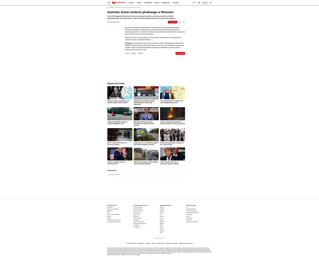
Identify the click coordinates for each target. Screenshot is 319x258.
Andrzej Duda (136, 214)
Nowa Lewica (189, 218)
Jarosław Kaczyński (137, 207)
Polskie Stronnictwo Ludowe (192, 212)
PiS (187, 207)
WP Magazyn (110, 207)
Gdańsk (161, 220)
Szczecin (162, 216)
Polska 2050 (189, 220)
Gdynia (161, 225)
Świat (139, 2)
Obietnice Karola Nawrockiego (114, 220)
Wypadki (109, 216)
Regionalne (165, 2)
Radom (161, 227)
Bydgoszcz (162, 221)
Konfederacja (189, 214)
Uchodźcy (128, 43)
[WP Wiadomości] (120, 2)
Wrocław (162, 210)
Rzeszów (162, 231)
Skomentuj (173, 22)
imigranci (140, 53)
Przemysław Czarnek (138, 210)
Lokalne (161, 207)
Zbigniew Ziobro (137, 212)
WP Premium (148, 2)
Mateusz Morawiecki (138, 209)
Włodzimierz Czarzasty (138, 221)
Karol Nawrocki (136, 227)
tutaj (138, 254)
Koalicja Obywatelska (191, 209)
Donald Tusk (136, 216)
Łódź (161, 214)
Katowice (162, 229)
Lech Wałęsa (136, 225)
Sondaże (109, 218)
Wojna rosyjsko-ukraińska (113, 209)
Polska (131, 2)
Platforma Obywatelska (191, 210)
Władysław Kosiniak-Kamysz (139, 223)
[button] (198, 3)
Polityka (176, 2)
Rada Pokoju (110, 210)
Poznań (161, 218)
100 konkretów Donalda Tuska (114, 221)
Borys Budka (136, 220)
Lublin (161, 232)
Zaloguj (205, 2)
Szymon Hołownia (137, 218)
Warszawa (162, 209)
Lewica (187, 216)
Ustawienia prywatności (185, 243)
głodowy (134, 53)
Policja (108, 212)
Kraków (161, 212)
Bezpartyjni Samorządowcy (192, 221)
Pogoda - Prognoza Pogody (113, 214)
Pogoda (156, 2)
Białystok (162, 223)
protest (127, 53)
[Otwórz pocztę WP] (193, 2)
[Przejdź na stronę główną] (109, 4)
